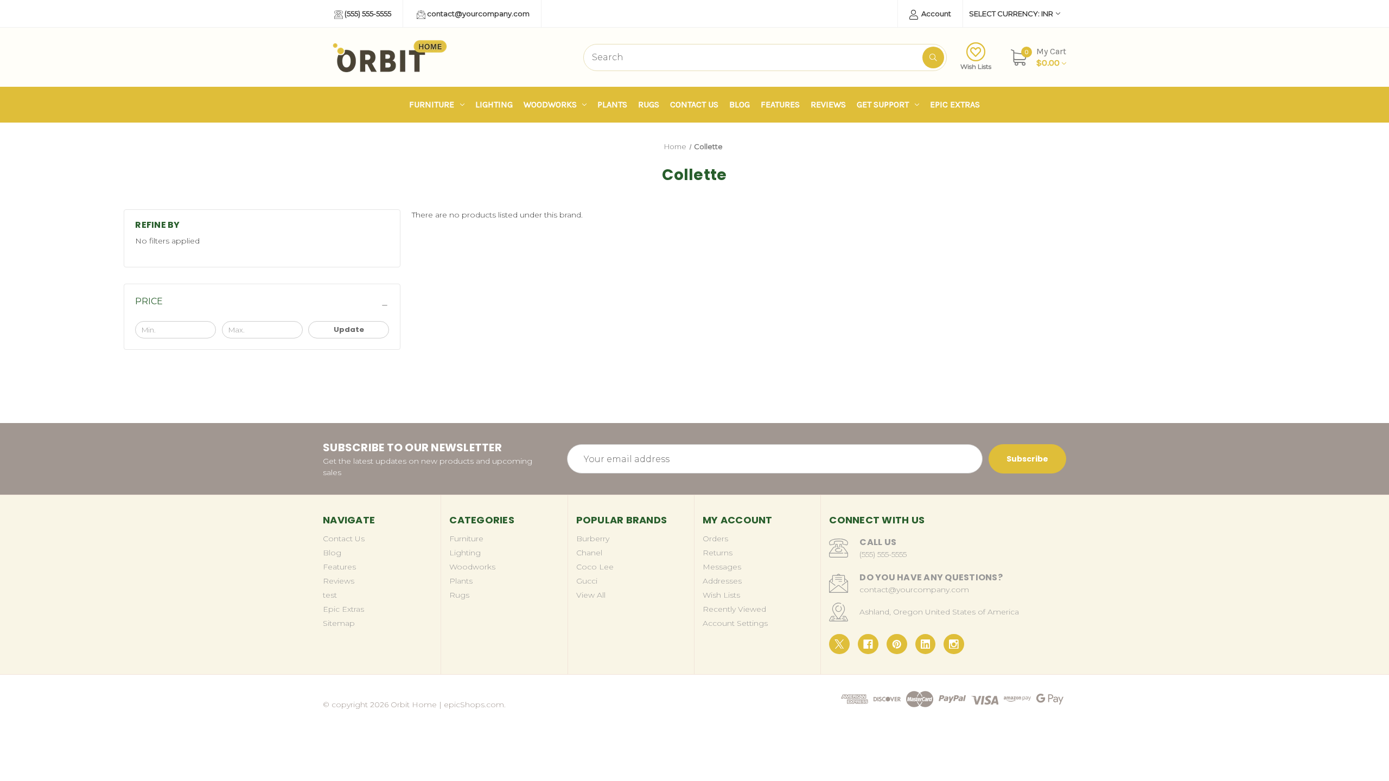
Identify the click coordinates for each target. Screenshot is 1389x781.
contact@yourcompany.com (477, 13)
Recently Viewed (734, 609)
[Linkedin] (925, 644)
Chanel (589, 553)
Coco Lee (595, 567)
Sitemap (339, 623)
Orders (715, 538)
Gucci (586, 581)
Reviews (828, 104)
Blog (739, 104)
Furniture (431, 104)
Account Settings (735, 623)
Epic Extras (955, 104)
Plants (612, 104)
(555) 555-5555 (367, 13)
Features (780, 104)
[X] (839, 644)
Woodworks (550, 104)
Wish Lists (975, 66)
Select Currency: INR (1011, 13)
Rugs (648, 104)
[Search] (933, 57)
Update (349, 329)
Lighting (494, 104)
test (330, 595)
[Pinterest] (897, 644)
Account (935, 13)
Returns (717, 553)
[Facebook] (868, 644)
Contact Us (694, 104)
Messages (722, 567)
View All (591, 595)
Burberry (592, 538)
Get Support (883, 104)
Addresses (722, 581)
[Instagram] (954, 644)
